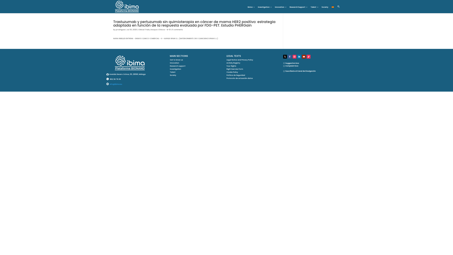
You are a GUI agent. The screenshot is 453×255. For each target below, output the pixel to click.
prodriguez (120, 29)
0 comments (177, 29)
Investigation (264, 7)
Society (325, 7)
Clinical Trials (144, 29)
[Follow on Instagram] (294, 57)
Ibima (250, 7)
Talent (313, 7)
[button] (338, 9)
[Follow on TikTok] (308, 57)
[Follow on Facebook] (290, 57)
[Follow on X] (285, 57)
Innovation (279, 7)
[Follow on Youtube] (304, 57)
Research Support (297, 7)
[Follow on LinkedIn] (299, 57)
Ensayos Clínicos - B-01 (161, 29)
